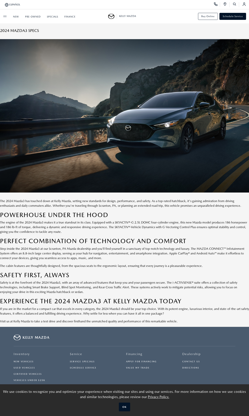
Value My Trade (138, 368)
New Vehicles (24, 361)
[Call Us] (217, 4)
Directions (190, 368)
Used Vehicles (24, 368)
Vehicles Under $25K (29, 380)
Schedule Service (233, 16)
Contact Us (191, 361)
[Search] (236, 4)
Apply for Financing (141, 361)
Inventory (22, 354)
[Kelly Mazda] (112, 16)
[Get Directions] (226, 4)
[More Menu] (5, 16)
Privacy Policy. (158, 397)
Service (76, 354)
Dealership (191, 354)
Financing (134, 354)
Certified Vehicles (28, 374)
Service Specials (82, 361)
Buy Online (208, 16)
